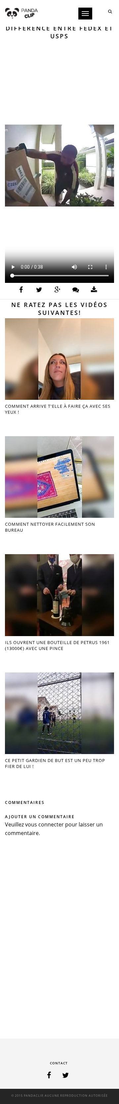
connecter (51, 824)
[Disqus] (59, 939)
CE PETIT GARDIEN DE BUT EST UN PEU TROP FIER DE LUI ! (55, 763)
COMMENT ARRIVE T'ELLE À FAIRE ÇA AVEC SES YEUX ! (57, 409)
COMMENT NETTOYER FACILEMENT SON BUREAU (50, 527)
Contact (59, 1063)
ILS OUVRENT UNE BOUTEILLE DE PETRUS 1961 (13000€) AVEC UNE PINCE (57, 645)
